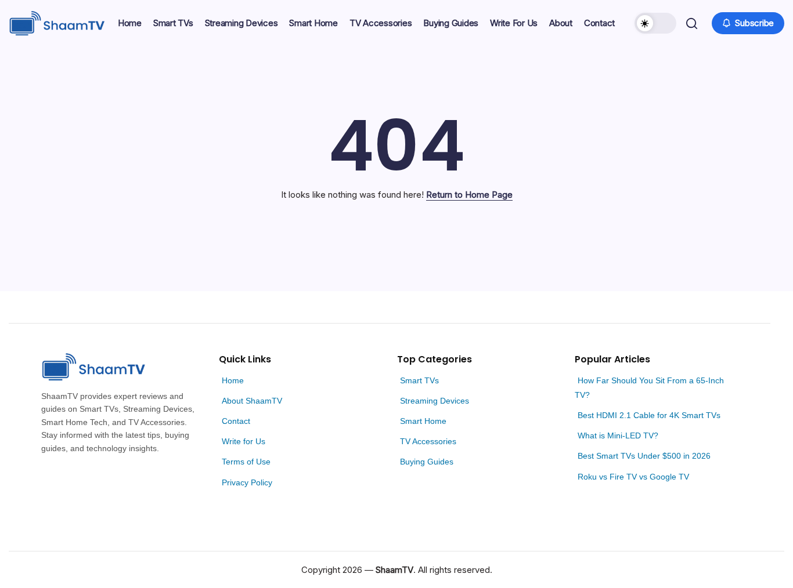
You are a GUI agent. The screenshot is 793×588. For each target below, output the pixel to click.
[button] (655, 23)
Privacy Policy (247, 482)
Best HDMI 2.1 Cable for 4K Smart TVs (649, 415)
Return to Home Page (469, 194)
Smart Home (423, 421)
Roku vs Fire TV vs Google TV (633, 476)
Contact (236, 421)
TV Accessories (428, 441)
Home (233, 380)
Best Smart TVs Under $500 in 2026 (644, 455)
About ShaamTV (252, 400)
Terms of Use (246, 461)
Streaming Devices (434, 400)
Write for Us (243, 441)
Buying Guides (426, 461)
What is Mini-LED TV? (618, 435)
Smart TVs (419, 380)
